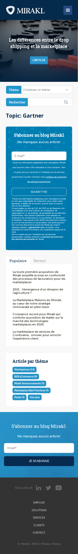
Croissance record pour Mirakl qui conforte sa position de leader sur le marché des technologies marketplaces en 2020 (38, 319)
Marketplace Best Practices (31, 390)
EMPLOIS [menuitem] (39, 502)
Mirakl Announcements (29, 383)
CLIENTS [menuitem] (39, 525)
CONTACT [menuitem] (39, 532)
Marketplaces (24, 369)
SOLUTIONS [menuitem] (39, 510)
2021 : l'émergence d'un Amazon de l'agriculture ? (38, 291)
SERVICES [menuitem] (39, 517)
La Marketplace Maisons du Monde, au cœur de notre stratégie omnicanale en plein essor (37, 303)
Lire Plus (39, 60)
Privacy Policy (51, 544)
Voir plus (35, 397)
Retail (19, 397)
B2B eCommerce (25, 376)
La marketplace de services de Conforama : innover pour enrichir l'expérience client (37, 335)
